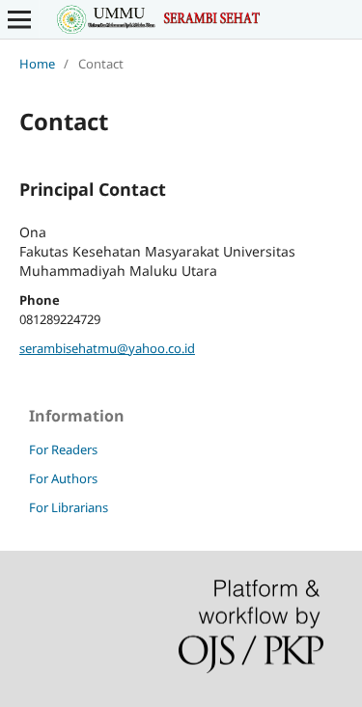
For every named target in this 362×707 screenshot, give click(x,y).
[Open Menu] (19, 19)
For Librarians (68, 507)
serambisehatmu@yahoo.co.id (107, 348)
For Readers (63, 449)
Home (37, 63)
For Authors (63, 478)
